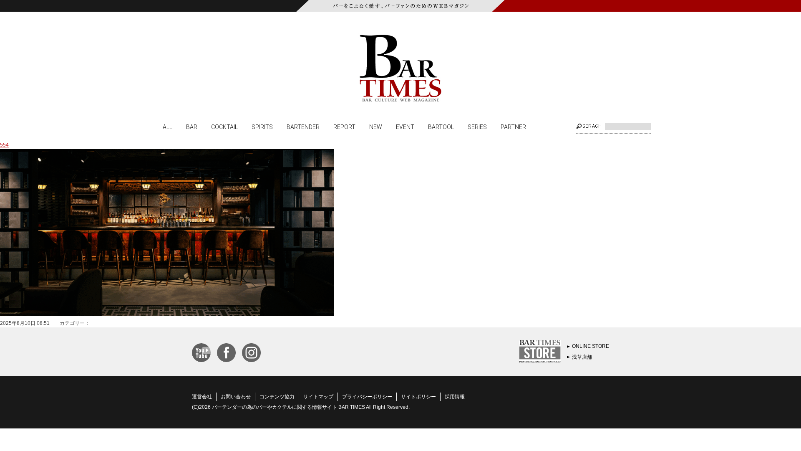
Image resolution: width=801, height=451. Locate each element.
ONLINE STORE (590, 346)
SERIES (477, 126)
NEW (375, 126)
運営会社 (202, 397)
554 (4, 145)
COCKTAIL (224, 126)
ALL (167, 126)
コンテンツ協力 (277, 397)
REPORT (344, 126)
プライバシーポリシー (367, 397)
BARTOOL (441, 126)
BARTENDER (303, 126)
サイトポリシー (418, 397)
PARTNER (513, 126)
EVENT (405, 126)
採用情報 (455, 397)
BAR (191, 126)
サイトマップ (318, 397)
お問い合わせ (236, 397)
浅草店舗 (582, 357)
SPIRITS (262, 126)
